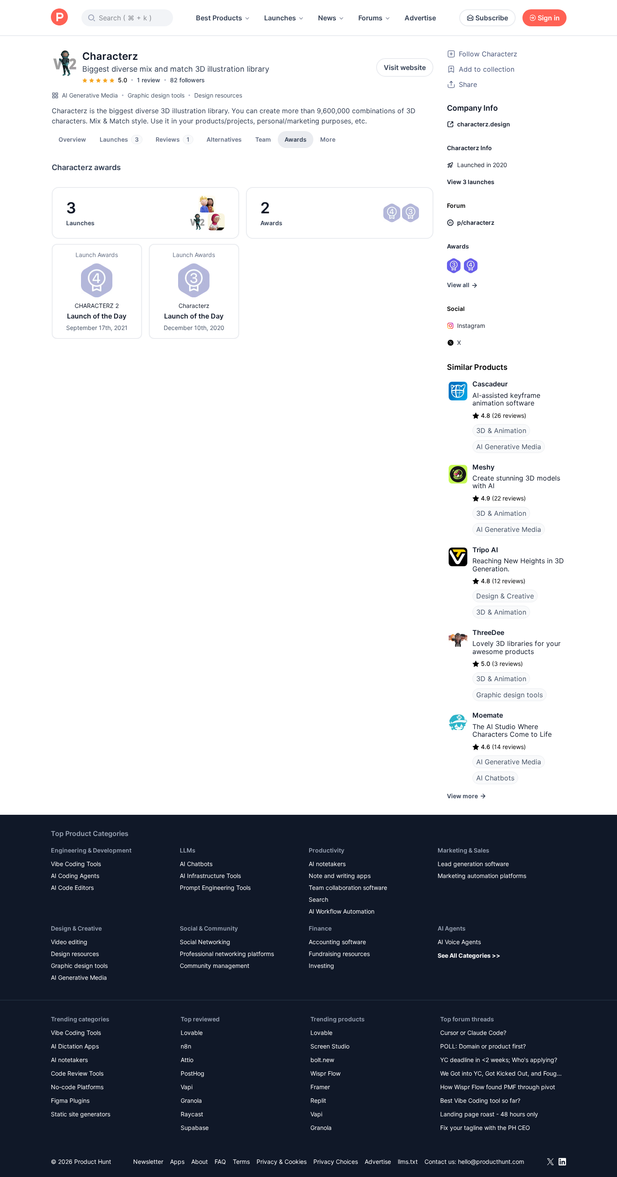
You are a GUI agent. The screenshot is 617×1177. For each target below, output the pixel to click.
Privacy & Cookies (282, 1161)
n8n (186, 1046)
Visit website (405, 67)
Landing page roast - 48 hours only (489, 1114)
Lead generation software (473, 863)
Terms (241, 1161)
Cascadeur (490, 384)
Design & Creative (505, 596)
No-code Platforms (77, 1086)
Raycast (192, 1114)
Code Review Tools (77, 1073)
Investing (321, 965)
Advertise (420, 18)
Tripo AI (485, 549)
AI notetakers (327, 863)
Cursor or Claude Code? (473, 1032)
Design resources (218, 95)
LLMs (187, 850)
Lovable (192, 1032)
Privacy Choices (335, 1161)
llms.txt (408, 1161)
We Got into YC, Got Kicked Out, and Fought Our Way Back (501, 1074)
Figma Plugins (70, 1100)
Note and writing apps (340, 875)
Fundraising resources (339, 953)
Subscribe (491, 18)
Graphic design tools (156, 95)
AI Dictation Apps (75, 1046)
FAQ (220, 1161)
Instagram (471, 325)
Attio (187, 1059)
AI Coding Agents (75, 875)
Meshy (483, 467)
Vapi (187, 1086)
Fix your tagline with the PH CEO (485, 1127)
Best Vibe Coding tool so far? (480, 1100)
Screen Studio (329, 1046)
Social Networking (205, 941)
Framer (320, 1086)
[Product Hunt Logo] (59, 17)
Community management (214, 965)
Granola (191, 1100)
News (327, 18)
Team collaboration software (348, 887)
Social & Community (209, 928)
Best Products (219, 18)
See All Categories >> (469, 955)
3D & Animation (501, 430)
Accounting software (337, 941)
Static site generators (80, 1114)
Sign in (549, 18)
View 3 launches (470, 181)
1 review (148, 80)
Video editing (69, 941)
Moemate (487, 715)
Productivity (326, 850)
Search (318, 899)
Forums (370, 18)
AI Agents (452, 928)
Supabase (195, 1127)
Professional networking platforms (227, 953)
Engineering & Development (91, 850)
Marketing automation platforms (482, 875)
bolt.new (322, 1059)
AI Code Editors (72, 887)
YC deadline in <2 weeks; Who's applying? (498, 1059)
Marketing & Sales (463, 850)
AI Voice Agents (459, 941)
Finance (320, 928)
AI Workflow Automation (341, 911)
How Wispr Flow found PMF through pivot (497, 1086)
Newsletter (148, 1161)
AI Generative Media (90, 95)
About (199, 1161)
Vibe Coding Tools (76, 863)
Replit (318, 1100)
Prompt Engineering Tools (215, 887)
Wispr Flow (325, 1073)
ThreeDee (488, 632)
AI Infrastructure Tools (210, 875)
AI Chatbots (495, 778)
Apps (177, 1161)
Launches (280, 18)
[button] (327, 139)
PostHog (192, 1073)
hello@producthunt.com (491, 1161)
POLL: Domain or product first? (483, 1046)
